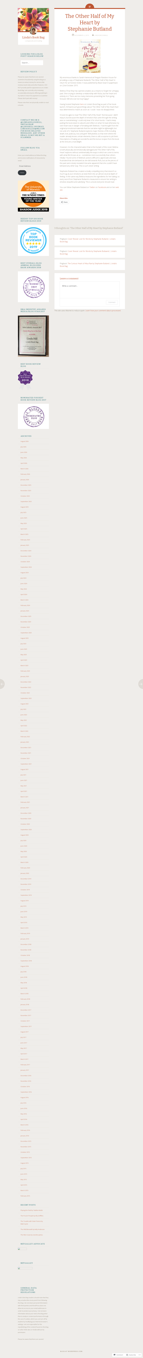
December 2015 (26, 1141)
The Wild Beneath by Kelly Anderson (33, 1229)
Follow (22, 173)
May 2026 (24, 458)
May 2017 (24, 1048)
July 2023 (23, 644)
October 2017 (25, 1021)
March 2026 (24, 469)
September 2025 (26, 501)
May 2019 (24, 917)
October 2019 (25, 890)
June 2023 (24, 649)
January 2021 (25, 808)
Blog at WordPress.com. (71, 1351)
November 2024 (26, 556)
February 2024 (25, 605)
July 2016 (23, 1103)
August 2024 (24, 573)
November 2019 (26, 884)
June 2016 (24, 1108)
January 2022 (25, 742)
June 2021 (24, 780)
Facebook (102, 187)
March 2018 (24, 994)
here (82, 104)
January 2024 (25, 611)
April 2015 (24, 1185)
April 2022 (24, 726)
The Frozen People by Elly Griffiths (32, 1216)
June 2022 (24, 715)
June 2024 (24, 583)
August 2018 (24, 966)
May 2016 (24, 1114)
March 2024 (24, 600)
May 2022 (24, 720)
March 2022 (24, 731)
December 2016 (26, 1076)
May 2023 (24, 655)
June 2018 (24, 977)
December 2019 (26, 879)
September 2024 (26, 567)
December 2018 (26, 944)
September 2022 (26, 698)
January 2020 (25, 873)
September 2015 (26, 1158)
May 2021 (24, 786)
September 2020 (26, 830)
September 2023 (26, 633)
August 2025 (24, 507)
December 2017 (26, 1010)
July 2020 (23, 840)
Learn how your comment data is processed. (103, 310)
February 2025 (25, 540)
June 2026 (24, 452)
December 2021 (26, 748)
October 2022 (25, 693)
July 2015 (23, 1169)
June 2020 (24, 846)
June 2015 (24, 1174)
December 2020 (26, 813)
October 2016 (25, 1087)
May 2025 (24, 523)
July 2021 (23, 775)
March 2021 (24, 797)
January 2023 (25, 676)
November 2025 (26, 491)
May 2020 (24, 851)
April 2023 (24, 660)
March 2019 (24, 928)
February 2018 (25, 999)
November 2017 (26, 1015)
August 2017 (24, 1032)
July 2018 (23, 972)
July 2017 (23, 1037)
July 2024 (23, 578)
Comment (111, 302)
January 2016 (25, 1136)
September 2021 (26, 764)
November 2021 (26, 753)
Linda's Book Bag (33, 37)
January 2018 (25, 1004)
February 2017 (25, 1065)
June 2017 (24, 1043)
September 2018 (26, 961)
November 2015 (26, 1147)
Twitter (92, 187)
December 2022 (26, 682)
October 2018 (25, 955)
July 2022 (23, 709)
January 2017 (25, 1070)
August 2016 (24, 1097)
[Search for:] (30, 63)
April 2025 (24, 529)
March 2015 (24, 1190)
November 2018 (26, 950)
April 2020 (24, 857)
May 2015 (24, 1179)
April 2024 (24, 594)
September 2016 (26, 1092)
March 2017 (24, 1059)
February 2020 (25, 868)
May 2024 (24, 589)
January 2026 (25, 480)
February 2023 (25, 671)
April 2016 (24, 1119)
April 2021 (24, 791)
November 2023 (26, 622)
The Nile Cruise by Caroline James (32, 1235)
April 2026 (24, 463)
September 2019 (26, 895)
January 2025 (25, 545)
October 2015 (25, 1152)
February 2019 (25, 933)
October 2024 (25, 562)
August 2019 (24, 901)
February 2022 (25, 737)
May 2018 (24, 983)
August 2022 (24, 704)
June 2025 (24, 518)
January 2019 (25, 939)
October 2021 (25, 758)
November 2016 (26, 1081)
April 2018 (24, 988)
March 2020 (24, 862)
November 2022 (26, 687)
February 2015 (25, 1196)
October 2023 (25, 627)
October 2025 (25, 496)
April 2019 (24, 922)
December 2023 (26, 616)
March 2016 (24, 1125)
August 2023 (24, 638)
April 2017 (24, 1054)
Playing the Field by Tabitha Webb (32, 1210)
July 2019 (23, 906)
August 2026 (24, 441)
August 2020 (24, 835)
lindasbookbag (101, 35)
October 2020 (25, 824)
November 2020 (26, 819)
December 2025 (26, 485)
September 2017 (26, 1026)
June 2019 (24, 912)
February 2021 (25, 802)
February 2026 (25, 474)
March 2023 (24, 665)
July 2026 (23, 447)
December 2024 (26, 551)
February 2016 (25, 1130)
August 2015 (24, 1163)
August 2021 (24, 769)
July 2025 (23, 512)
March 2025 (24, 534)
